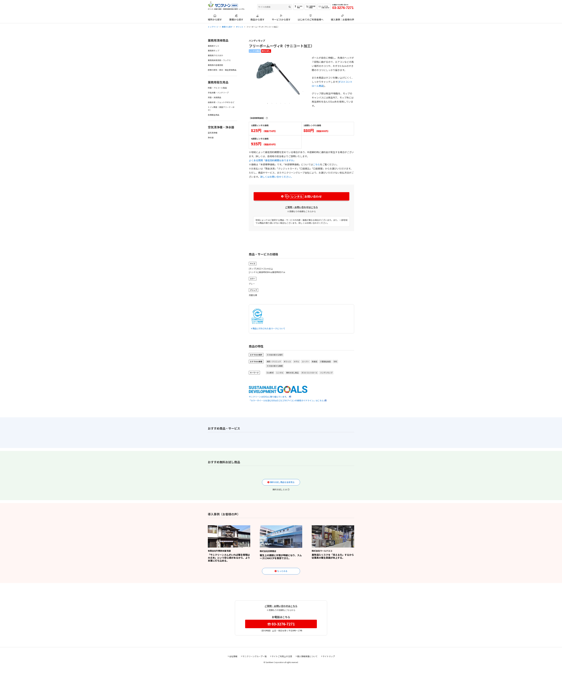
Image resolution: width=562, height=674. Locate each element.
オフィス (287, 361)
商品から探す (257, 19)
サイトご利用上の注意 (282, 656)
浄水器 (211, 137)
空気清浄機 (212, 132)
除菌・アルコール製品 (217, 87)
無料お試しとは (280, 489)
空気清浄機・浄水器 (221, 127)
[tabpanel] (278, 78)
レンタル (279, 372)
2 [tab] (271, 103)
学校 (335, 361)
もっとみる (282, 570)
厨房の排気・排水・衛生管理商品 (222, 69)
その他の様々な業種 (275, 366)
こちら (316, 164)
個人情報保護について (307, 656)
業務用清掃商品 (218, 40)
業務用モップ (213, 50)
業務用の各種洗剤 (215, 65)
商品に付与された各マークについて (268, 328)
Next (306, 80)
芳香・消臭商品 (214, 97)
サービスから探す (281, 19)
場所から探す (215, 19)
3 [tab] (276, 103)
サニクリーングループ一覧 (254, 656)
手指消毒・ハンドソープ (218, 92)
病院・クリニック (274, 361)
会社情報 (233, 656)
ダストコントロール (309, 372)
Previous (250, 80)
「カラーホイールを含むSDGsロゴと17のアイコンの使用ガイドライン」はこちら (286, 400)
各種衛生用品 (213, 114)
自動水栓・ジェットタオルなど (221, 102)
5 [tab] (285, 103)
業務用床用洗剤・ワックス (219, 60)
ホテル (296, 361)
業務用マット (213, 45)
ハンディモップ (326, 372)
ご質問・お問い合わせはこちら (301, 207)
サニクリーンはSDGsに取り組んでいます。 (268, 396)
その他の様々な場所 (275, 354)
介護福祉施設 (325, 361)
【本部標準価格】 (257, 118)
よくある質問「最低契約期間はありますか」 (272, 160)
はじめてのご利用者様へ (310, 19)
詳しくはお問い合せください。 (276, 176)
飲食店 (314, 361)
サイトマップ (329, 656)
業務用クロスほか (215, 55)
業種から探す (236, 19)
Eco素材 (270, 372)
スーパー (305, 361)
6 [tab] (289, 103)
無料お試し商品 (292, 372)
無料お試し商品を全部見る (282, 482)
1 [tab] (267, 103)
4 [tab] (280, 103)
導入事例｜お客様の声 (342, 19)
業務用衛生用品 (218, 82)
